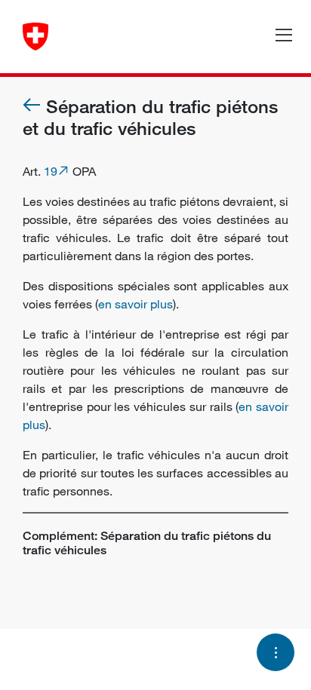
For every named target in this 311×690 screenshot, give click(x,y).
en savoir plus (135, 303)
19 (50, 171)
